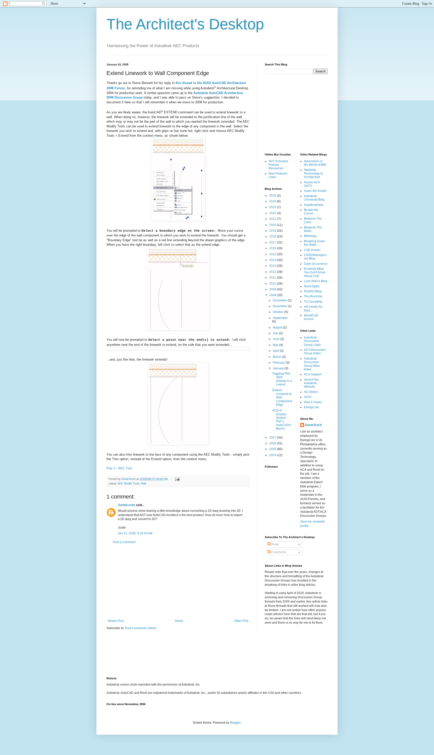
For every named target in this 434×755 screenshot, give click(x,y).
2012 (273, 272)
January (279, 368)
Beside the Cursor (311, 211)
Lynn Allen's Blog (315, 281)
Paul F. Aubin (313, 402)
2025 (273, 195)
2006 (273, 443)
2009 (273, 289)
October (278, 312)
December (280, 300)
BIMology (310, 236)
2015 (273, 254)
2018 (273, 236)
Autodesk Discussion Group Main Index (312, 364)
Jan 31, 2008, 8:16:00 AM (135, 533)
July (276, 333)
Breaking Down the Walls (314, 242)
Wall (143, 483)
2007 (273, 437)
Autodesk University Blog (314, 197)
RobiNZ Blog (312, 291)
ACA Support (312, 374)
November (280, 306)
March (277, 357)
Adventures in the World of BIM (315, 162)
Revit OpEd (311, 286)
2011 (273, 277)
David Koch (313, 425)
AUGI (307, 397)
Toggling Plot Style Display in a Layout (282, 379)
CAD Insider (312, 250)
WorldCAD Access (311, 317)
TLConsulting (313, 301)
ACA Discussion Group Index (315, 351)
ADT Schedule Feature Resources (278, 164)
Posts (274, 544)
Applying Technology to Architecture (313, 173)
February (279, 362)
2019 (273, 230)
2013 (273, 266)
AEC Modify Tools (128, 483)
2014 (273, 260)
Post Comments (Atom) (140, 628)
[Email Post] (177, 478)
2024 (273, 201)
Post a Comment (124, 542)
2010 (273, 283)
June (276, 339)
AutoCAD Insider (315, 191)
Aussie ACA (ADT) (312, 184)
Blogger (235, 722)
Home (179, 621)
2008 (273, 295)
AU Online (311, 392)
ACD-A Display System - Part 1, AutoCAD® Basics (281, 419)
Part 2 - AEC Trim (119, 468)
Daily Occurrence (316, 264)
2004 (273, 455)
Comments (278, 552)
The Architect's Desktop (185, 24)
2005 (273, 449)
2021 (273, 219)
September (280, 318)
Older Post (241, 621)
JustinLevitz (126, 505)
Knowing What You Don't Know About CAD (314, 272)
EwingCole (311, 407)
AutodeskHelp (313, 205)
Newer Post (116, 621)
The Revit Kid (313, 296)
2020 (273, 225)
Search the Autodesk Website (311, 383)
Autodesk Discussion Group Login (312, 341)
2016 (273, 248)
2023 (273, 207)
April (276, 351)
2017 (273, 242)
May (276, 345)
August (278, 327)
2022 (273, 213)
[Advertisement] (178, 581)
